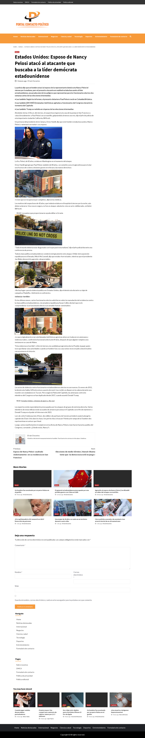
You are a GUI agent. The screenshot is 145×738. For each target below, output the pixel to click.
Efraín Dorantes (34, 81)
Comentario (20, 545)
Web (17, 586)
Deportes (89, 36)
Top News (113, 705)
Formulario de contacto (38, 2)
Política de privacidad (54, 2)
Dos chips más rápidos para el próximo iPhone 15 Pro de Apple (72, 712)
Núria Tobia (26, 716)
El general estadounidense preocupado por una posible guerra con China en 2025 (72, 491)
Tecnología (78, 36)
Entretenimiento (101, 36)
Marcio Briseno (123, 714)
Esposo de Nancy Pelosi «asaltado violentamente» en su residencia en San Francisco (30, 453)
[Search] (130, 36)
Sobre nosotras (18, 2)
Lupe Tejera (50, 718)
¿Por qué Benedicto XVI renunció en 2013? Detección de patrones (29, 520)
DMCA (27, 2)
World (17, 52)
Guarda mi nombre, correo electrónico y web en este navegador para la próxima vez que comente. (53, 600)
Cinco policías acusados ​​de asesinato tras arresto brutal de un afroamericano (110, 520)
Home (15, 36)
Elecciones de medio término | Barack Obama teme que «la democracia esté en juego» (75, 451)
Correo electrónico (78, 575)
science (17, 705)
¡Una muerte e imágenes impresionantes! (120, 711)
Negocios (54, 36)
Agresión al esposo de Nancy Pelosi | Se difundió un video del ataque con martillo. (112, 491)
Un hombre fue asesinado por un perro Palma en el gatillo (96, 712)
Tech (64, 705)
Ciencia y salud (66, 36)
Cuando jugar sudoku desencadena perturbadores (22, 712)
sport (40, 705)
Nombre (18, 572)
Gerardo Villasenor (76, 716)
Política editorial (68, 2)
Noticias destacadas (28, 36)
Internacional (43, 36)
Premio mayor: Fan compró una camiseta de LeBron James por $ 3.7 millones (48, 713)
